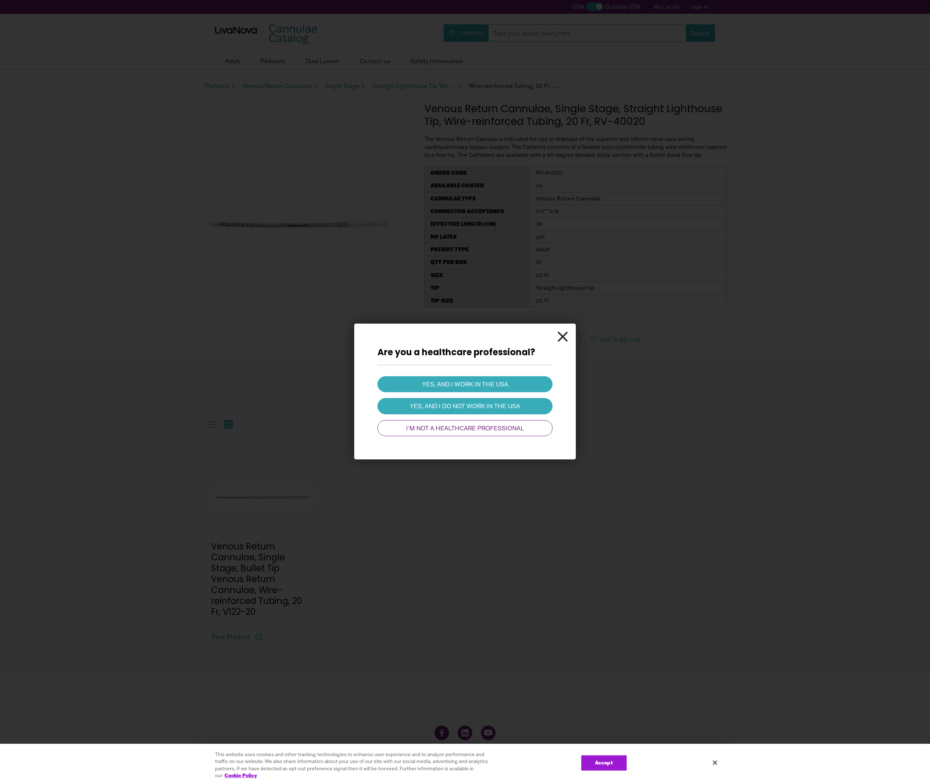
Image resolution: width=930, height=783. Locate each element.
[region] (465, 763)
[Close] (562, 336)
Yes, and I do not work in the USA (465, 406)
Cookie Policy (241, 775)
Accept (604, 763)
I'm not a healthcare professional (465, 428)
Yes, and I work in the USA (465, 384)
